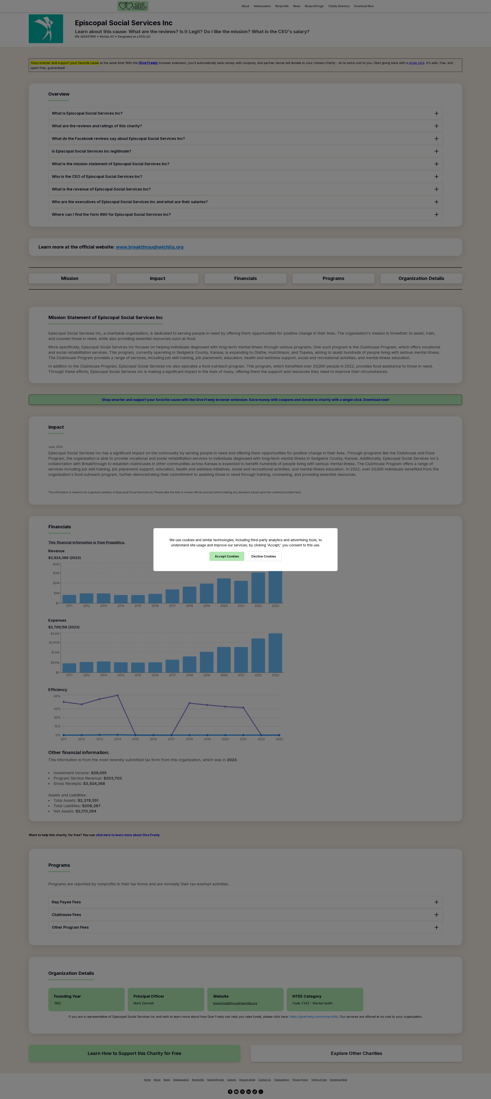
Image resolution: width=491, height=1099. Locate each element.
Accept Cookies (227, 556)
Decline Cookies (263, 556)
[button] (245, 549)
